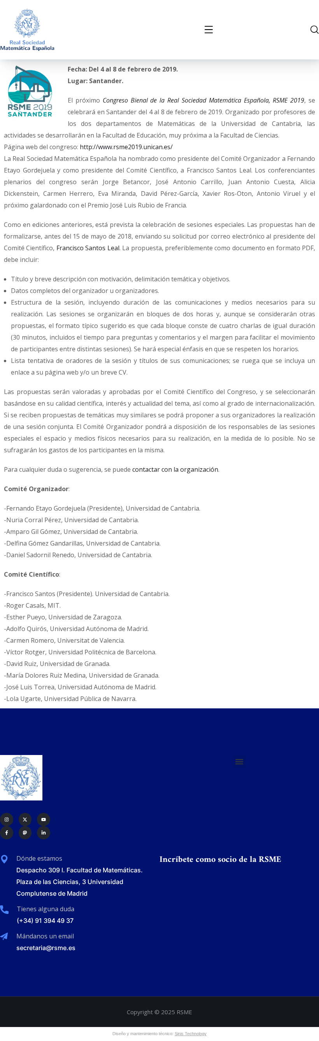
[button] (239, 761)
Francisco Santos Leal (87, 248)
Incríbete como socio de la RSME (220, 859)
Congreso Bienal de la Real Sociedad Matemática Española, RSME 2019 (204, 100)
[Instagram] (6, 819)
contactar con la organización (175, 469)
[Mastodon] (25, 832)
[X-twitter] (25, 819)
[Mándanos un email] (4, 936)
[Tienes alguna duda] (4, 909)
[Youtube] (43, 819)
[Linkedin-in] (43, 832)
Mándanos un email (45, 936)
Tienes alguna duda (45, 909)
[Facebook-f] (6, 832)
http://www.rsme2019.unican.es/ (126, 147)
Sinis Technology (191, 1033)
